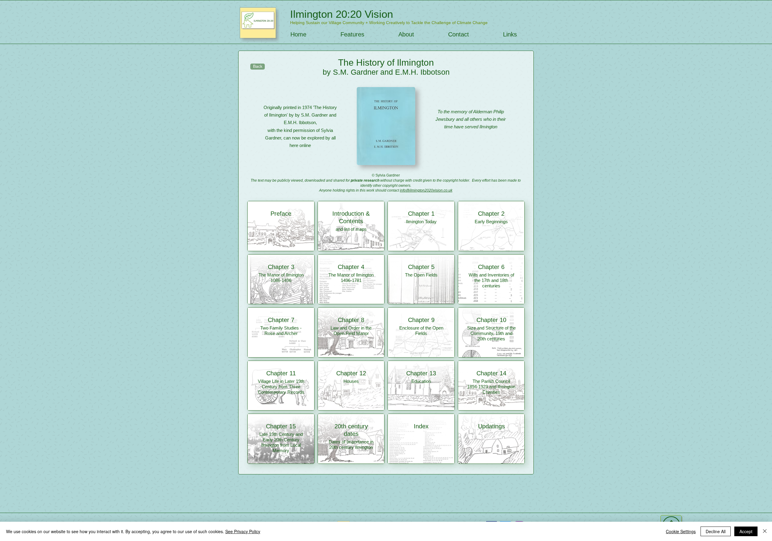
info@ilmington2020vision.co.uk (426, 190)
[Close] (764, 531)
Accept (745, 531)
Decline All (716, 531)
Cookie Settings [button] (681, 531)
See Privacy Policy (242, 531)
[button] (352, 34)
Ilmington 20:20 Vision (341, 14)
